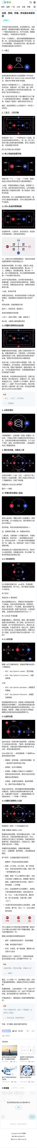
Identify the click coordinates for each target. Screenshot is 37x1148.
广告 (13, 7)
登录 (18, 1107)
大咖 (23, 7)
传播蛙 (24, 1133)
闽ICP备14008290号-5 (18, 1136)
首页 (3, 7)
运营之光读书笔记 (25, 1077)
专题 (28, 7)
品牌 (8, 7)
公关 (18, 7)
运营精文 (5, 20)
